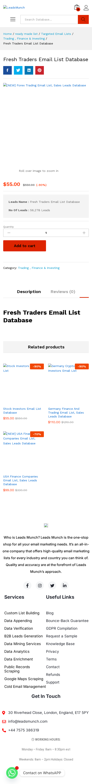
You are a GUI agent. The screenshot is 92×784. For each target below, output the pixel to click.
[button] (18, 401)
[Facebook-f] (27, 585)
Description (29, 291)
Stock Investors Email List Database (22, 410)
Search (83, 19)
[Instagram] (40, 585)
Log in (86, 10)
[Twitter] (52, 585)
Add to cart (24, 245)
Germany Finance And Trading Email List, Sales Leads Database (66, 412)
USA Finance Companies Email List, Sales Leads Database (20, 480)
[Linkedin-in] (65, 585)
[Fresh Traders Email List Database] (7, 70)
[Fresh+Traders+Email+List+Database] (18, 70)
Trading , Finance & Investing (38, 268)
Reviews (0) (62, 291)
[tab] (29, 293)
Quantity (8, 226)
